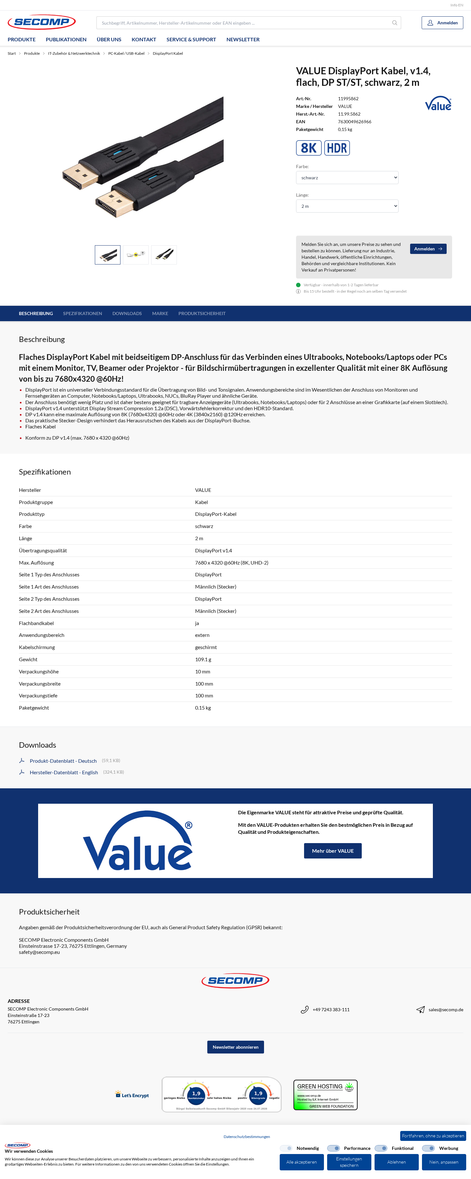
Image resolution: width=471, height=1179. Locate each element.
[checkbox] (286, 1148)
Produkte (22, 39)
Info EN (456, 5)
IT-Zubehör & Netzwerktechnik (74, 53)
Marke (160, 313)
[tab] (107, 255)
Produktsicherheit (202, 313)
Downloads (127, 313)
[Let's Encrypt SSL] (132, 1094)
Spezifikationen (82, 313)
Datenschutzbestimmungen (247, 1136)
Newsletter (243, 39)
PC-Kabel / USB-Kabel (126, 53)
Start (12, 53)
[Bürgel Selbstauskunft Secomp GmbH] (221, 1095)
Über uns (109, 39)
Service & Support (191, 39)
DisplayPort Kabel (168, 53)
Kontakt (144, 39)
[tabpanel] (136, 152)
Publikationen (66, 39)
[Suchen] (395, 22)
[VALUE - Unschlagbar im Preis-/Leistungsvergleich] (138, 841)
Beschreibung (36, 313)
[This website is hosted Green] (325, 1095)
